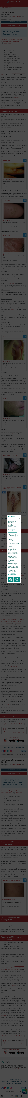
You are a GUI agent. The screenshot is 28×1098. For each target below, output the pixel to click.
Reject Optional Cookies (17, 579)
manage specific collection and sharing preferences (12, 574)
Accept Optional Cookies (10, 579)
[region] (14, 549)
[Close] (20, 518)
